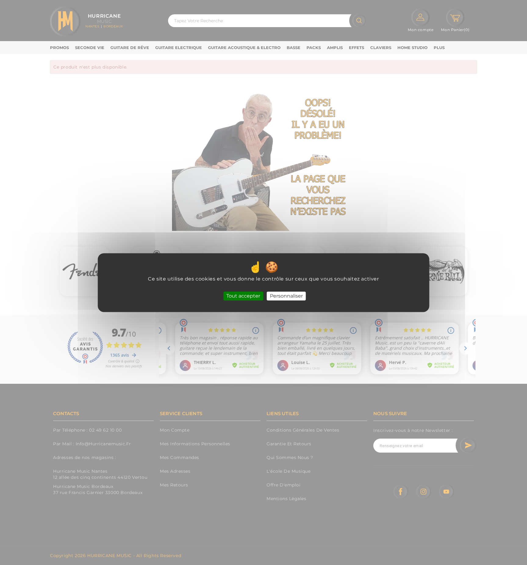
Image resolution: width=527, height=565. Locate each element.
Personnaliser (286, 296)
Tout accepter (243, 296)
